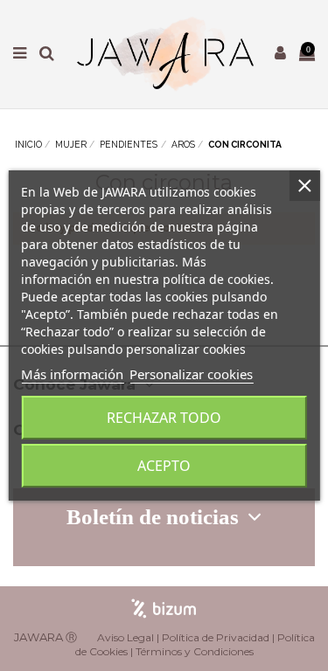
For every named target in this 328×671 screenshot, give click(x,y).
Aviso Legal (125, 637)
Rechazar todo (164, 417)
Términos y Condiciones (195, 651)
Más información (72, 374)
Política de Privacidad (215, 637)
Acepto (164, 465)
